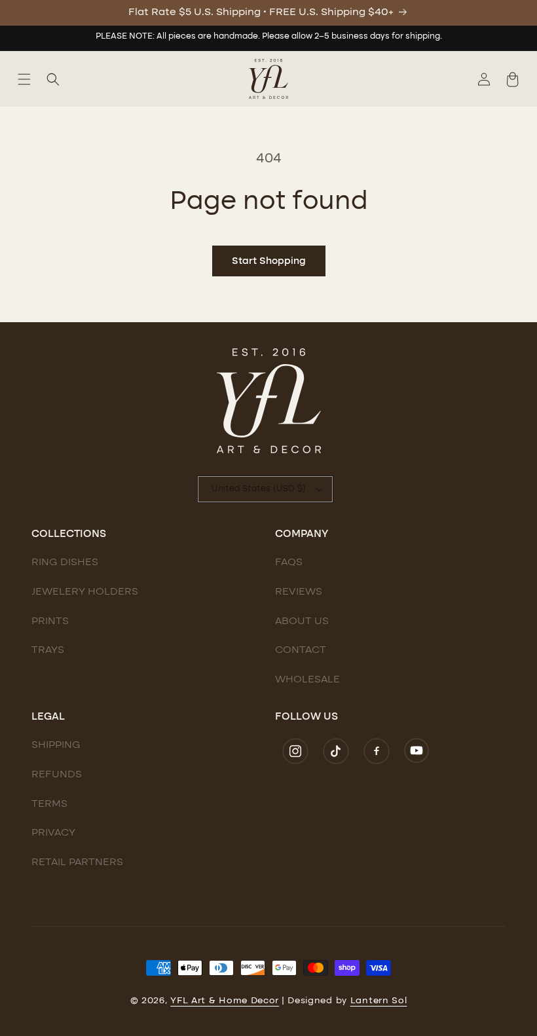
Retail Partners (77, 862)
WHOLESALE (307, 680)
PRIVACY (53, 833)
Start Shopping (269, 261)
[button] (24, 79)
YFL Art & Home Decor (224, 1000)
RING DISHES (64, 562)
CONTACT (300, 650)
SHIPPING (56, 745)
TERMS (49, 804)
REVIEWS (298, 592)
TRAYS (47, 650)
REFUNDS (56, 774)
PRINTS (50, 621)
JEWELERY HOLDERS (84, 592)
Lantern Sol (378, 1000)
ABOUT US (302, 621)
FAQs (289, 562)
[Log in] (484, 79)
